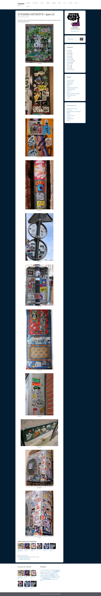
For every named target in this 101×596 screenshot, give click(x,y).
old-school (69, 59)
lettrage (53, 573)
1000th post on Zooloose (72, 108)
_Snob (68, 98)
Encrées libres (70, 83)
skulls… (68, 65)
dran (44, 571)
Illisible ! (68, 120)
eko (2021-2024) (70, 118)
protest (52, 575)
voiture (53, 579)
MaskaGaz (42, 574)
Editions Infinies (70, 81)
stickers (64, 2)
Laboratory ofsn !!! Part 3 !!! (24, 559)
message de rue (47, 574)
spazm (45, 577)
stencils (50, 577)
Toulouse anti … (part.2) (33, 550)
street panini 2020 (52, 550)
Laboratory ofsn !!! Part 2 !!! (24, 558)
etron (48, 571)
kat (50, 573)
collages (48, 2)
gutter (49, 573)
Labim (68, 92)
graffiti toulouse (29, 556)
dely (42, 571)
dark (59, 570)
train (51, 579)
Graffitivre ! (69, 84)
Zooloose (21, 4)
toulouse (37, 556)
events (59, 2)
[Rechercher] (81, 39)
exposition (52, 571)
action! (76, 2)
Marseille (69, 117)
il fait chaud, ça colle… (45, 550)
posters (49, 575)
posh (47, 575)
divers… (42, 2)
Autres (27, 6)
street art (58, 577)
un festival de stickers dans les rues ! (20, 550)
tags (41, 579)
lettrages (54, 2)
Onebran (68, 114)
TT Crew (68, 96)
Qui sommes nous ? (75, 31)
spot (48, 577)
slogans (41, 577)
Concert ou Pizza (70, 80)
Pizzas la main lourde (71, 95)
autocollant (21, 556)
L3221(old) (69, 90)
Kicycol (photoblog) (71, 89)
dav (41, 571)
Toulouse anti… (39, 549)
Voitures (68, 68)
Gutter (68, 86)
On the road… (35, 2)
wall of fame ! (25, 555)
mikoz (52, 574)
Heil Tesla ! (69, 110)
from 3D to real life (71, 115)
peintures (28, 2)
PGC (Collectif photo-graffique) (73, 93)
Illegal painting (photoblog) (72, 87)
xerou (41, 580)
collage (53, 570)
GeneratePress (58, 594)
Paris (57, 574)
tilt (42, 579)
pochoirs (70, 2)
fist (24, 556)
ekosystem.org (72, 105)
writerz (57, 579)
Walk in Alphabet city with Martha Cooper (74, 112)
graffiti (56, 572)
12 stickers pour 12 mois (26, 550)
